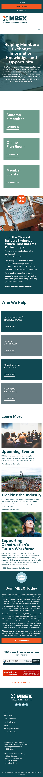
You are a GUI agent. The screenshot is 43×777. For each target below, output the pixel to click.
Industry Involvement (11, 729)
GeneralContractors (10, 342)
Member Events (9, 722)
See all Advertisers (21, 682)
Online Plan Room (10, 719)
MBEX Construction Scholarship (15, 568)
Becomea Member (15, 116)
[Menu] (39, 28)
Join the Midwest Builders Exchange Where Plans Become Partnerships (20, 242)
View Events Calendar (11, 464)
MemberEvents (13, 172)
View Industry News (10, 509)
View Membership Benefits (18, 286)
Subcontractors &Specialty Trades (14, 318)
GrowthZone (21, 774)
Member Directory (10, 732)
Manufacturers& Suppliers (12, 366)
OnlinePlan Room (15, 144)
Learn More (12, 127)
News (6, 725)
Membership (8, 715)
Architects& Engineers (10, 390)
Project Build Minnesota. (19, 565)
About (6, 712)
